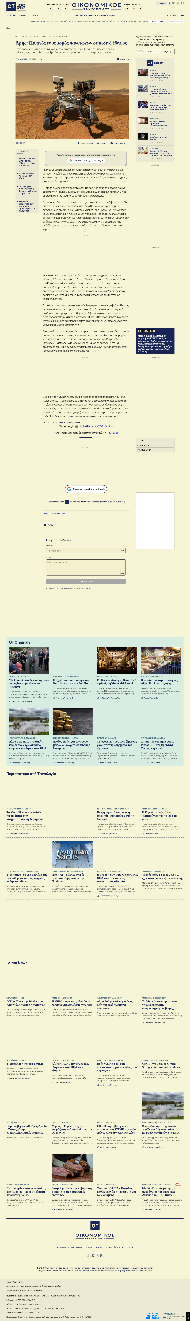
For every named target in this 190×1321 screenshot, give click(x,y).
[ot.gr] (96, 9)
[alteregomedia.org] (152, 1318)
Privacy (89, 1247)
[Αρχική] (16, 6)
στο (79, 501)
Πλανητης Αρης (59, 513)
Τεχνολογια (21, 59)
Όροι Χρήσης (64, 588)
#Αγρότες (100, 21)
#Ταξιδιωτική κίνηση (138, 21)
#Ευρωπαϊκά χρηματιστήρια (68, 21)
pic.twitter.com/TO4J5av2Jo (96, 426)
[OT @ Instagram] (178, 3)
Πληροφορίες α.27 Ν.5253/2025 (119, 1247)
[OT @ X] (173, 3)
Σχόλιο (49, 557)
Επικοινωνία (63, 1247)
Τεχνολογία (23, 36)
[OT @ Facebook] (169, 3)
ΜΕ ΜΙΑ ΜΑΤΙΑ (143, 445)
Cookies (98, 1247)
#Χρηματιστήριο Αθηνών (42, 21)
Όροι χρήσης (77, 1247)
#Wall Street (88, 21)
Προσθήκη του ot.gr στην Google (88, 160)
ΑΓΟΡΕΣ (140, 440)
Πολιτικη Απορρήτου (83, 588)
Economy (101, 15)
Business (90, 15)
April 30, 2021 (110, 432)
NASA (45, 513)
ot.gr (17, 36)
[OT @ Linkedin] (182, 3)
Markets (79, 15)
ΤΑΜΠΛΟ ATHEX (144, 450)
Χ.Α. (8, 27)
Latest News (16, 962)
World (112, 15)
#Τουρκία (122, 21)
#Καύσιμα (111, 21)
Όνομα (49, 545)
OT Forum (161, 3)
